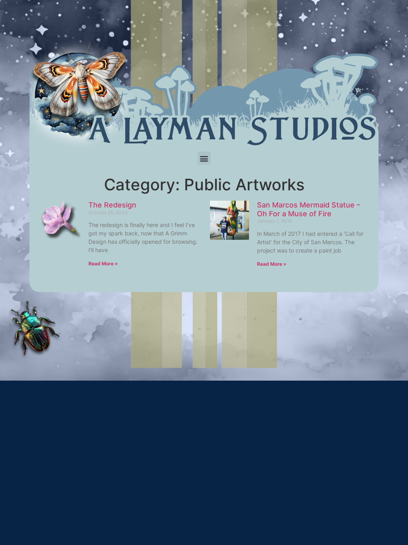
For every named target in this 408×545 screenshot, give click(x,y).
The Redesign (112, 205)
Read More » (103, 264)
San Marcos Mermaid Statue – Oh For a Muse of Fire (308, 209)
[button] (204, 158)
